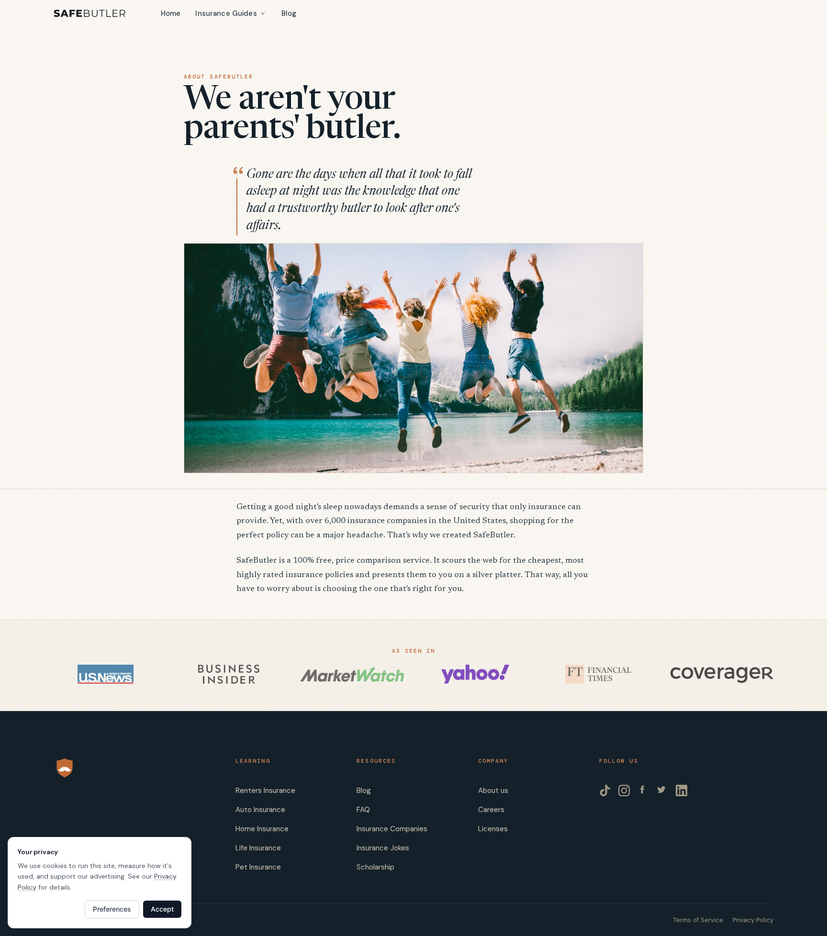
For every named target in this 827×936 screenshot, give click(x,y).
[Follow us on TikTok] (605, 790)
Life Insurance (258, 848)
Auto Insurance (260, 809)
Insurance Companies (392, 829)
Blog (289, 13)
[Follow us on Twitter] (662, 790)
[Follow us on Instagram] (624, 790)
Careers (491, 809)
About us (493, 790)
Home (171, 13)
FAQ (363, 809)
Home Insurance (262, 829)
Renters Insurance (265, 790)
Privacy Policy (753, 920)
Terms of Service (698, 920)
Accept (162, 909)
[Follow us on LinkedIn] (681, 790)
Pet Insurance (258, 867)
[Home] (89, 13)
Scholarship (375, 867)
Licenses (493, 829)
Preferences (112, 909)
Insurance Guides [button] (226, 13)
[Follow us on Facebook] (643, 790)
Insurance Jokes (383, 848)
